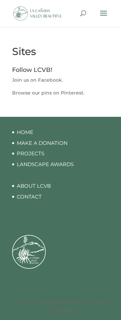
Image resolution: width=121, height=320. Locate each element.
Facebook (50, 80)
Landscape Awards (45, 164)
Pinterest (72, 93)
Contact (29, 196)
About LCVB (34, 186)
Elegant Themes (63, 302)
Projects (30, 153)
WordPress (64, 310)
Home (25, 132)
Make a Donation (42, 143)
